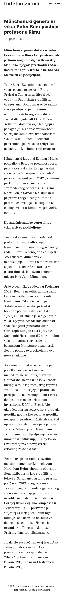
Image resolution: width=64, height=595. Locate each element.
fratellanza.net (21, 3)
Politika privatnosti (39, 589)
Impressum (20, 589)
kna (21, 533)
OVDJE (19, 562)
